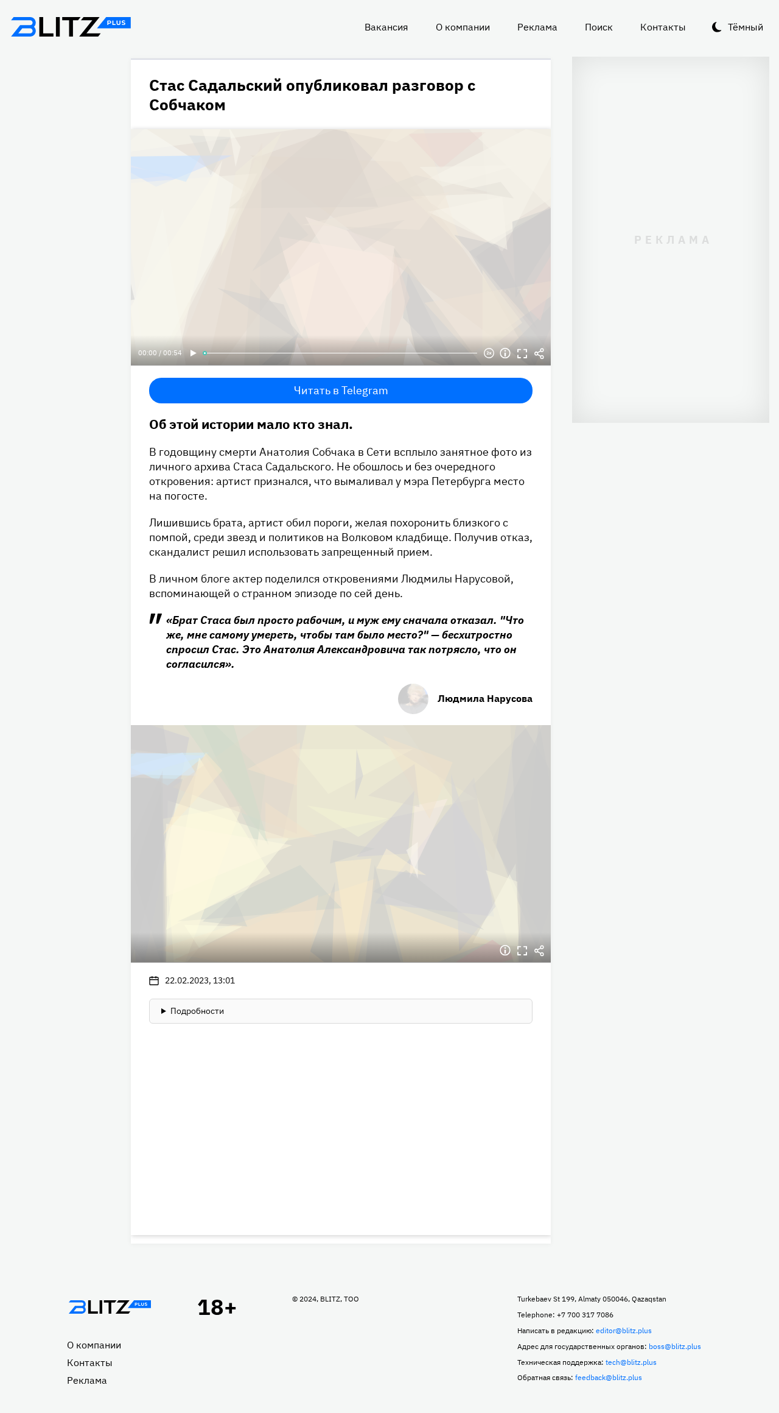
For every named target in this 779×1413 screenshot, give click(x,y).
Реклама (537, 27)
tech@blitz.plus (631, 1362)
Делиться (539, 353)
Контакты (663, 27)
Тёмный (745, 27)
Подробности (197, 1010)
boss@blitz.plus (675, 1346)
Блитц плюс (70, 27)
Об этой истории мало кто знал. (251, 424)
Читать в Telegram (341, 390)
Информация (505, 353)
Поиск (599, 27)
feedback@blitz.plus (608, 1377)
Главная (109, 1307)
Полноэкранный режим (522, 353)
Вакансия (386, 27)
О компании (463, 27)
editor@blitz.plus (624, 1330)
